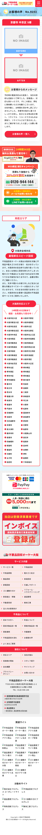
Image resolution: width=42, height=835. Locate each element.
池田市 (9, 417)
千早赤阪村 (27, 462)
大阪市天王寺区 (29, 351)
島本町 (25, 445)
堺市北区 (10, 367)
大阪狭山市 (27, 433)
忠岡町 (25, 450)
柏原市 (25, 429)
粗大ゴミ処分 (29, 573)
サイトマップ (29, 667)
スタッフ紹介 (29, 661)
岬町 (25, 454)
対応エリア (7, 655)
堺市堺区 (26, 367)
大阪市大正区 (28, 363)
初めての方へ (8, 620)
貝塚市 (9, 425)
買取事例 (6, 632)
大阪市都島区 (28, 343)
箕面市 (9, 404)
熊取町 (9, 445)
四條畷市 (10, 441)
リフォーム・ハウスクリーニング (32, 590)
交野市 (25, 425)
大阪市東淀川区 (13, 322)
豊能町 (9, 450)
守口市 (25, 400)
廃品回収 (6, 579)
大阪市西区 (11, 339)
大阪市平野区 (28, 318)
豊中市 (9, 384)
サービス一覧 (8, 567)
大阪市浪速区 (28, 355)
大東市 (25, 404)
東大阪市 (26, 380)
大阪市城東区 (28, 322)
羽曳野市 (10, 413)
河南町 (9, 454)
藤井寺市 (10, 433)
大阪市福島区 (12, 359)
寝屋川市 (10, 396)
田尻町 (9, 462)
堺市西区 (10, 371)
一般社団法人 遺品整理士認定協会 (16, 711)
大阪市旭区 (11, 351)
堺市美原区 (11, 380)
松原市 (25, 408)
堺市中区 (10, 376)
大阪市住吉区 (12, 326)
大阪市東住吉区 (13, 330)
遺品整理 (27, 596)
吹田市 (25, 384)
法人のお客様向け (10, 608)
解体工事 (27, 602)
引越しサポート (30, 585)
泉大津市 (10, 429)
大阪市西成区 (12, 347)
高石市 (25, 437)
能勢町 (25, 458)
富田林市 (26, 413)
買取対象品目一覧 (31, 626)
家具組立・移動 (9, 596)
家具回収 (27, 579)
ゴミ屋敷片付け (9, 591)
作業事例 (27, 632)
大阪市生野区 (28, 330)
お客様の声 (28, 638)
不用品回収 (28, 567)
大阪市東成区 (12, 355)
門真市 (9, 408)
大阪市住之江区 (29, 334)
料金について (29, 620)
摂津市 (25, 421)
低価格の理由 (8, 661)
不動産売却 (7, 602)
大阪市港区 (27, 359)
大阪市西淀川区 (29, 347)
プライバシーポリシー (8, 672)
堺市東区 (26, 376)
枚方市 (9, 388)
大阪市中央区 (12, 334)
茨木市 (9, 392)
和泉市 (9, 400)
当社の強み (28, 655)
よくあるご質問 (9, 643)
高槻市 (25, 388)
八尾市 (25, 392)
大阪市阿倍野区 (29, 339)
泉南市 (9, 437)
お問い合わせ (29, 672)
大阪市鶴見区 (12, 343)
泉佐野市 (26, 417)
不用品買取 (7, 573)
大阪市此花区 (12, 363)
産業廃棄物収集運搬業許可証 (18, 696)
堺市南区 (26, 371)
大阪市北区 (27, 326)
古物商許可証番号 (13, 702)
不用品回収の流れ (10, 638)
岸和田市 (26, 396)
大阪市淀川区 (12, 318)
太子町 (9, 458)
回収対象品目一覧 (10, 626)
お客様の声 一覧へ (21, 133)
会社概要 (6, 667)
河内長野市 (11, 421)
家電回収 (6, 585)
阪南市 (25, 441)
